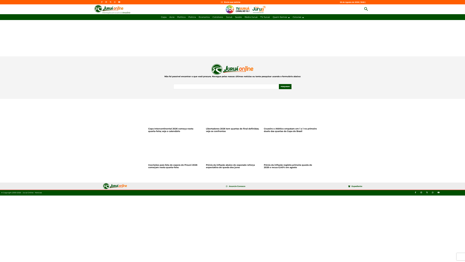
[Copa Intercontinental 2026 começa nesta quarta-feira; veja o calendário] (174, 112)
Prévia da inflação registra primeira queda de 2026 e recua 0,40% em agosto (288, 166)
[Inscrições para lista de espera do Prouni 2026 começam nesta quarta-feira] (174, 149)
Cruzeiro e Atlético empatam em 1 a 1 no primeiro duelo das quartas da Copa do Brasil (290, 129)
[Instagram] (106, 2)
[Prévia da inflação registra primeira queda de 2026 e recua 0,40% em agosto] (290, 149)
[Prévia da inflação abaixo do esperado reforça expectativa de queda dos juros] (232, 149)
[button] (366, 9)
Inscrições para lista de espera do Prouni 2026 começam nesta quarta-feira (172, 166)
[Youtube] (119, 2)
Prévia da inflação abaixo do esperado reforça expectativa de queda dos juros (230, 166)
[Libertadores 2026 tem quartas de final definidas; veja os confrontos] (232, 112)
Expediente (357, 186)
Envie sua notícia (232, 2)
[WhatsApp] (115, 2)
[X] (110, 2)
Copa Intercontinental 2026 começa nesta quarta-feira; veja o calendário (170, 129)
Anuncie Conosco (237, 186)
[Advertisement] (232, 38)
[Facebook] (102, 2)
